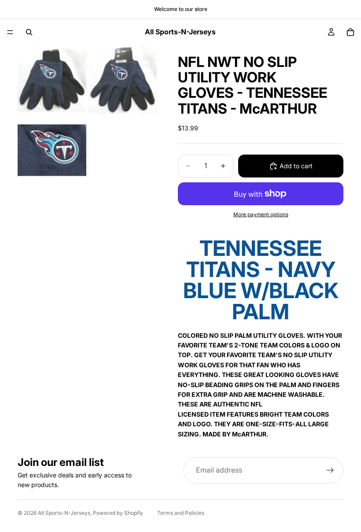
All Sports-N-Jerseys (64, 513)
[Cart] (350, 32)
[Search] (29, 32)
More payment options (260, 214)
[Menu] (10, 32)
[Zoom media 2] (122, 79)
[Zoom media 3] (52, 150)
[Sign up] (330, 470)
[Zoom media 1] (52, 79)
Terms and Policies (180, 513)
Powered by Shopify (118, 513)
